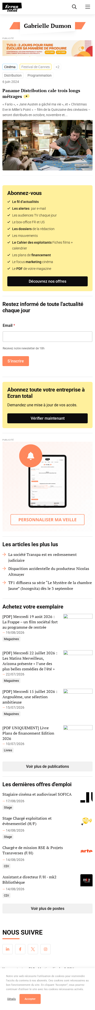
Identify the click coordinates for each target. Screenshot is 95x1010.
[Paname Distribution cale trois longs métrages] (47, 110)
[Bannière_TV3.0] (47, 49)
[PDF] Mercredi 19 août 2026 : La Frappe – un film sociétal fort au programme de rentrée (30, 622)
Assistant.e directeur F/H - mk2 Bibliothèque (29, 879)
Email (9, 325)
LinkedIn (7, 949)
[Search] (74, 6)
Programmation (40, 75)
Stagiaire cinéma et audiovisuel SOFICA (37, 794)
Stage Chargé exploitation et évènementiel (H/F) (27, 821)
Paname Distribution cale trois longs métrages (41, 93)
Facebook (20, 949)
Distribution (13, 75)
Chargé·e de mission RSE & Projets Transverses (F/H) (32, 850)
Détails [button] (11, 999)
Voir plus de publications (47, 766)
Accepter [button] (30, 999)
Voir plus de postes (47, 908)
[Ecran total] (12, 7)
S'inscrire (16, 361)
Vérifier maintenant (48, 418)
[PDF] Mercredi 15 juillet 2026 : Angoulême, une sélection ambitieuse (29, 697)
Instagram (45, 949)
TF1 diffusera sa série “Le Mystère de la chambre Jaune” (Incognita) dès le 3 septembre (50, 585)
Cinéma (10, 67)
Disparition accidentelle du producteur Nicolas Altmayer (48, 571)
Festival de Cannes (35, 67)
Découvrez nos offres (47, 281)
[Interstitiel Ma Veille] (47, 486)
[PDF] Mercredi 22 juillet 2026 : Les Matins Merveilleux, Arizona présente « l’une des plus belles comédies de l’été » (29, 661)
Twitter (33, 949)
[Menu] (87, 6)
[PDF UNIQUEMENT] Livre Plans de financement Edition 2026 (28, 733)
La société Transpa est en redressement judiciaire (42, 557)
